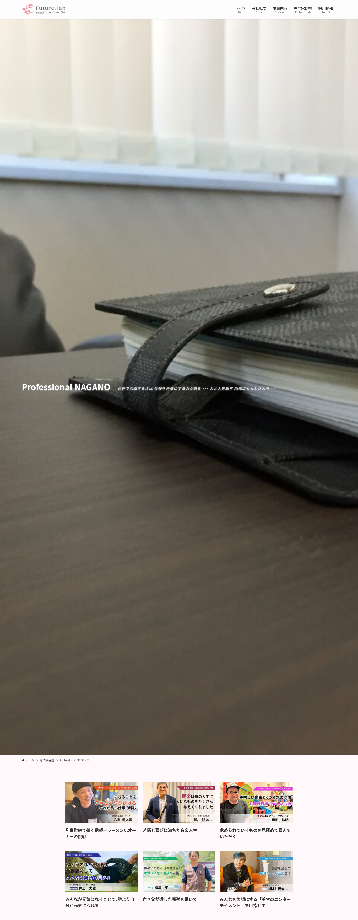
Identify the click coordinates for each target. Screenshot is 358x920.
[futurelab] (43, 9)
